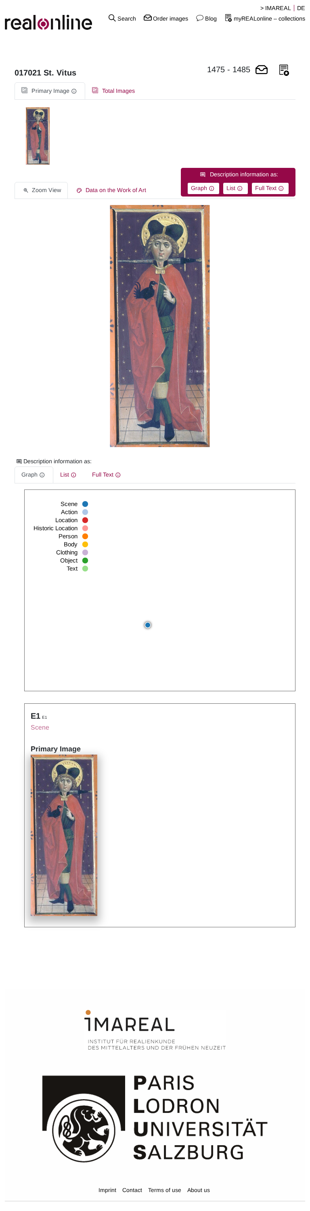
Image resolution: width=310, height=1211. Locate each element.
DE (301, 8)
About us (198, 1190)
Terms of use (164, 1190)
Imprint (107, 1190)
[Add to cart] (261, 70)
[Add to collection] (284, 70)
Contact (132, 1190)
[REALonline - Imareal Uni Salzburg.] (51, 18)
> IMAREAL (275, 8)
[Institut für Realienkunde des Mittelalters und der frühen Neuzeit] (155, 1030)
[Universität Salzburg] (155, 1118)
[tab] (50, 91)
